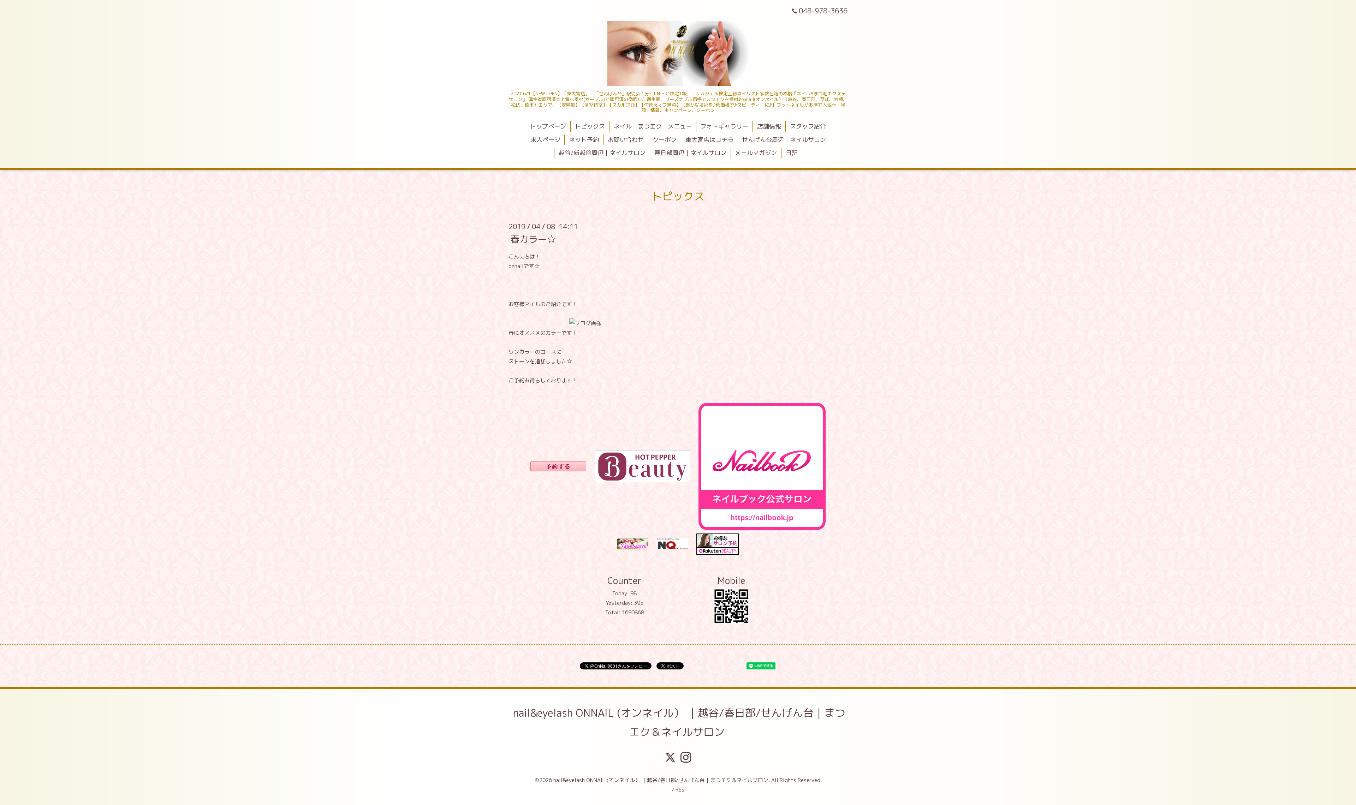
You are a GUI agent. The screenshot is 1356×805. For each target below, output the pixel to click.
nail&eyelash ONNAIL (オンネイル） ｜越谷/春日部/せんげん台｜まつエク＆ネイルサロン (679, 722)
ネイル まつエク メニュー (653, 126)
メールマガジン (756, 153)
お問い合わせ (626, 140)
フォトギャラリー (724, 126)
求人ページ (545, 140)
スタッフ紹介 (808, 126)
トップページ (548, 126)
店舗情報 (769, 126)
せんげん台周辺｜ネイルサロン (784, 140)
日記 (792, 153)
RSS (680, 789)
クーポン (665, 140)
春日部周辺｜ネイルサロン (690, 153)
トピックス (590, 126)
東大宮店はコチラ (709, 140)
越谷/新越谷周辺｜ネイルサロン (602, 153)
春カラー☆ (533, 238)
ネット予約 (584, 140)
